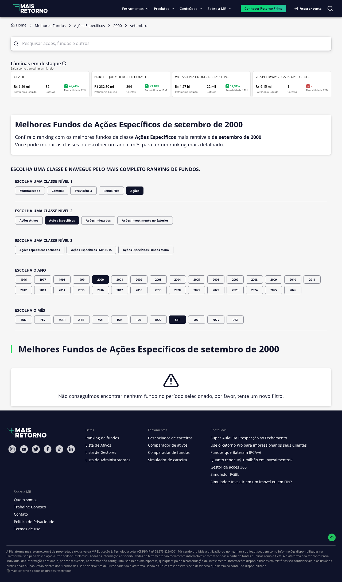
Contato (21, 514)
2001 (119, 279)
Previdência (83, 191)
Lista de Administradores (108, 459)
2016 (100, 290)
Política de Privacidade (34, 521)
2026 (293, 290)
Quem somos (25, 499)
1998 (62, 279)
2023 (235, 290)
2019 (158, 290)
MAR (62, 320)
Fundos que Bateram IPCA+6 (236, 452)
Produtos (161, 8)
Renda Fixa (111, 191)
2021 (196, 290)
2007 (235, 279)
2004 (177, 279)
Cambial (58, 191)
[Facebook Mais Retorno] (48, 449)
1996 (23, 279)
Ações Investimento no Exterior (145, 220)
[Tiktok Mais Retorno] (59, 449)
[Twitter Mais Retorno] (36, 449)
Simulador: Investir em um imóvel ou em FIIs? (251, 481)
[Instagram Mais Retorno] (12, 449)
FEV (42, 320)
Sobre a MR (217, 8)
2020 (177, 290)
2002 (139, 279)
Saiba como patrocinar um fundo (32, 68)
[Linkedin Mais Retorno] (71, 449)
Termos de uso (27, 528)
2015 (81, 290)
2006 (216, 279)
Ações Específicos (62, 220)
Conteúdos (188, 8)
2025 (273, 290)
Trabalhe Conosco (30, 506)
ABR (81, 320)
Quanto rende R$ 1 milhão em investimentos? (251, 459)
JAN (23, 320)
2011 (312, 279)
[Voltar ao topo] (332, 537)
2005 (196, 279)
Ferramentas (132, 8)
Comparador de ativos (168, 445)
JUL (139, 320)
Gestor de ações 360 (229, 467)
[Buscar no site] (330, 8)
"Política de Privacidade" (108, 566)
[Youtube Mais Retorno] (24, 449)
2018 (139, 290)
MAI (100, 320)
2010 (293, 279)
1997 (43, 279)
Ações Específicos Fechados (40, 250)
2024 (254, 290)
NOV (216, 320)
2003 (158, 279)
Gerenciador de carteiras (170, 437)
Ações (134, 191)
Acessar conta (310, 8)
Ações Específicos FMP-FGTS (91, 250)
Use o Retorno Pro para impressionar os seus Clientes (259, 445)
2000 (100, 279)
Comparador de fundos (169, 452)
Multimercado (30, 191)
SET (177, 320)
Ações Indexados (98, 220)
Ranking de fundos (102, 437)
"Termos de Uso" (72, 566)
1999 (81, 279)
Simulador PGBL (225, 474)
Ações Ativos (29, 220)
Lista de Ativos (98, 445)
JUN (120, 320)
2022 (216, 290)
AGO (158, 320)
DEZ (235, 320)
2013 (43, 290)
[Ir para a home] (30, 8)
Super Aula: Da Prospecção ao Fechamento (249, 437)
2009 (273, 279)
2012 (23, 290)
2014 (62, 290)
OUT (197, 320)
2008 (254, 279)
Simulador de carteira (167, 459)
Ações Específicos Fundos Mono (146, 250)
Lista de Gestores (101, 452)
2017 (119, 290)
